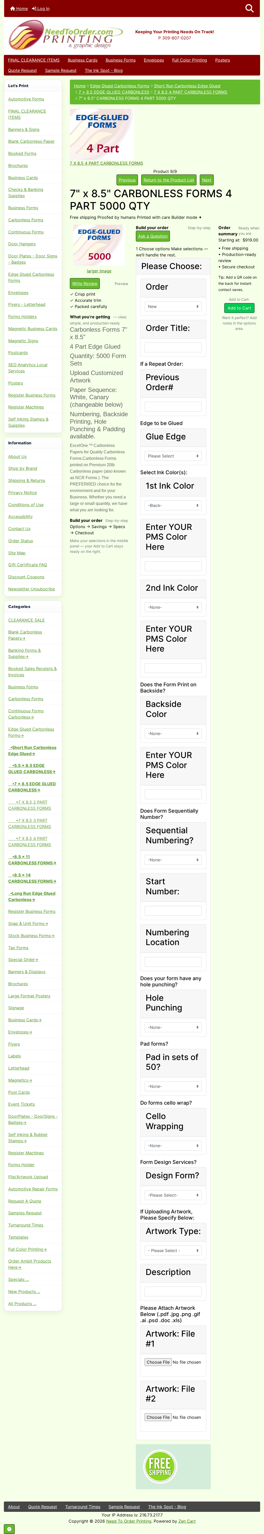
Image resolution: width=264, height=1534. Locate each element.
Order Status (20, 540)
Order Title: (168, 328)
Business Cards (82, 60)
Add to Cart (239, 308)
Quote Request (22, 70)
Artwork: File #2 (170, 1394)
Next (206, 179)
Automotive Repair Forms (33, 1188)
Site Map (17, 552)
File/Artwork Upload (28, 1176)
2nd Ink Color (172, 588)
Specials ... (18, 1279)
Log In (43, 8)
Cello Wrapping (165, 1121)
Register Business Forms (31, 395)
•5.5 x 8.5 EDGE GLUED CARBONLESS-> (32, 768)
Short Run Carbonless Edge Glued (187, 85)
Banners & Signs (23, 129)
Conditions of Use (26, 504)
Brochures (18, 165)
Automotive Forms (26, 99)
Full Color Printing (189, 60)
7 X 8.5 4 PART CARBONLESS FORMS (190, 92)
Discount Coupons (26, 576)
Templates (18, 1237)
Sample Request (61, 70)
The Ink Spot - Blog (104, 70)
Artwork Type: (173, 1231)
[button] (249, 8)
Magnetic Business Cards (32, 328)
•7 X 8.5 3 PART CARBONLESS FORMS (29, 823)
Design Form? (172, 1175)
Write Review (84, 283)
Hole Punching (164, 1003)
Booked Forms (22, 153)
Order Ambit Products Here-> (29, 1264)
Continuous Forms (26, 232)
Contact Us (19, 528)
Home (21, 8)
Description (168, 1272)
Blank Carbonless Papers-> (25, 635)
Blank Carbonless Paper (31, 141)
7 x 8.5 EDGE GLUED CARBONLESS (114, 92)
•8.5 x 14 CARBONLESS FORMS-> (32, 878)
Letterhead (18, 1068)
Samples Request (25, 1212)
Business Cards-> (25, 1019)
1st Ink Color (170, 486)
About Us (17, 456)
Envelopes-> (20, 1032)
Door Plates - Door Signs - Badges (32, 259)
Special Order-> (23, 959)
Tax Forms (18, 947)
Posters (222, 60)
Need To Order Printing (128, 1521)
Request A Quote (24, 1201)
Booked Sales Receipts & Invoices (32, 671)
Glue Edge (166, 436)
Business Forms (121, 60)
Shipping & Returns (26, 480)
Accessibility (20, 516)
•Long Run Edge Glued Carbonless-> (31, 896)
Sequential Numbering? (170, 835)
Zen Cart (187, 1521)
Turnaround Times (25, 1225)
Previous (127, 179)
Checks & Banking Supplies (25, 192)
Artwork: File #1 (170, 1338)
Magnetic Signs (23, 340)
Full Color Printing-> (27, 1249)
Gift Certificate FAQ (27, 564)
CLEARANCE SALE (26, 620)
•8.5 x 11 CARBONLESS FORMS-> (32, 859)
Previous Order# (162, 382)
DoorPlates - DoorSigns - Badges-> (33, 1119)
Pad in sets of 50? (172, 1062)
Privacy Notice (22, 492)
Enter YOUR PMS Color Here (169, 537)
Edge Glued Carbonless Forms (31, 277)
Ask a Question (153, 236)
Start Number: (162, 886)
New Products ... (24, 1291)
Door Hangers (22, 243)
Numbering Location (167, 937)
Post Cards (19, 1092)
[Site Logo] (47, 35)
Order (157, 287)
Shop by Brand (22, 468)
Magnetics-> (20, 1080)
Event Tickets (21, 1104)
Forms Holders (22, 316)
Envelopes (154, 60)
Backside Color (164, 709)
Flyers (14, 1044)
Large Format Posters (29, 995)
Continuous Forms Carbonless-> (26, 714)
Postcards (18, 352)
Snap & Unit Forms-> (28, 923)
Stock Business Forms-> (31, 935)
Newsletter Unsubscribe (31, 588)
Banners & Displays (26, 971)
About (14, 1506)
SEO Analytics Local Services (27, 367)
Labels (14, 1055)
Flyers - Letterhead (26, 304)
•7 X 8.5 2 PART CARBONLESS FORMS (29, 805)
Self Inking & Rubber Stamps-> (28, 1137)
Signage (16, 1007)
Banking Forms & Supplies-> (24, 653)
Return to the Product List (169, 179)
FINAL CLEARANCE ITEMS (34, 60)
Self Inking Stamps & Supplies (28, 422)
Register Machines (26, 407)
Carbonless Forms (25, 219)
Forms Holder (21, 1164)
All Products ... (22, 1303)
